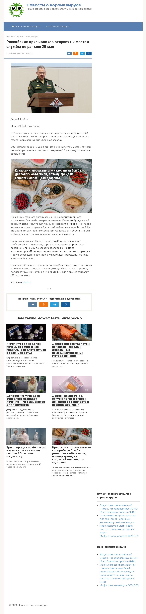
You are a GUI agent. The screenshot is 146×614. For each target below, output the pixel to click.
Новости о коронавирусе (54, 5)
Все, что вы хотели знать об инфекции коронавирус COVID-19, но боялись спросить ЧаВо (119, 508)
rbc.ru (26, 282)
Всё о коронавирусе (58, 26)
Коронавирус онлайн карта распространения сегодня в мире (117, 529)
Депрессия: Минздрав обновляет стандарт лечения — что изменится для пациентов (25, 400)
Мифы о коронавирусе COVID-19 (119, 536)
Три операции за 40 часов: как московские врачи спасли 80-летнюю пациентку (26, 452)
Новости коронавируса (26, 26)
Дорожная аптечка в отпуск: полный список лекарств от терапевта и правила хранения (70, 400)
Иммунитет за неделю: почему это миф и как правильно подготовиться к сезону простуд (26, 348)
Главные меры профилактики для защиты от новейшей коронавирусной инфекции (118, 519)
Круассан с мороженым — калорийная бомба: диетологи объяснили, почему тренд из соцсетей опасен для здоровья (48, 174)
